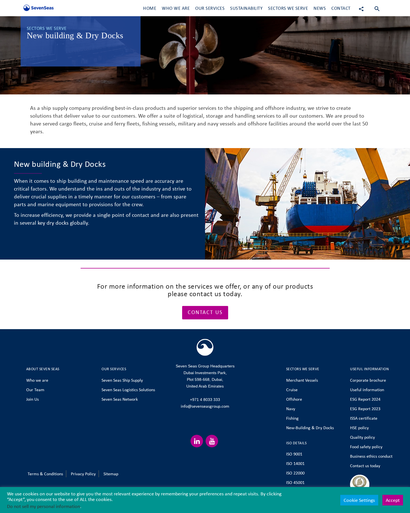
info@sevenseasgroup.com (205, 406)
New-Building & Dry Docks (310, 427)
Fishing (292, 418)
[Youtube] (212, 441)
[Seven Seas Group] (37, 9)
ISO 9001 (294, 454)
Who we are (37, 380)
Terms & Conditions (45, 473)
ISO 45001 (295, 482)
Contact (341, 8)
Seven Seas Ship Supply (122, 380)
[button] (377, 8)
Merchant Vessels (302, 380)
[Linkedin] (196, 441)
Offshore (294, 399)
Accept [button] (393, 500)
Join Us (32, 399)
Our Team (35, 389)
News (319, 8)
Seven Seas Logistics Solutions (128, 389)
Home (149, 8)
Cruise (292, 389)
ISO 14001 (295, 463)
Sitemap (110, 473)
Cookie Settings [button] (359, 500)
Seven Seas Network (120, 399)
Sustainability (246, 8)
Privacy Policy (83, 473)
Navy (290, 408)
